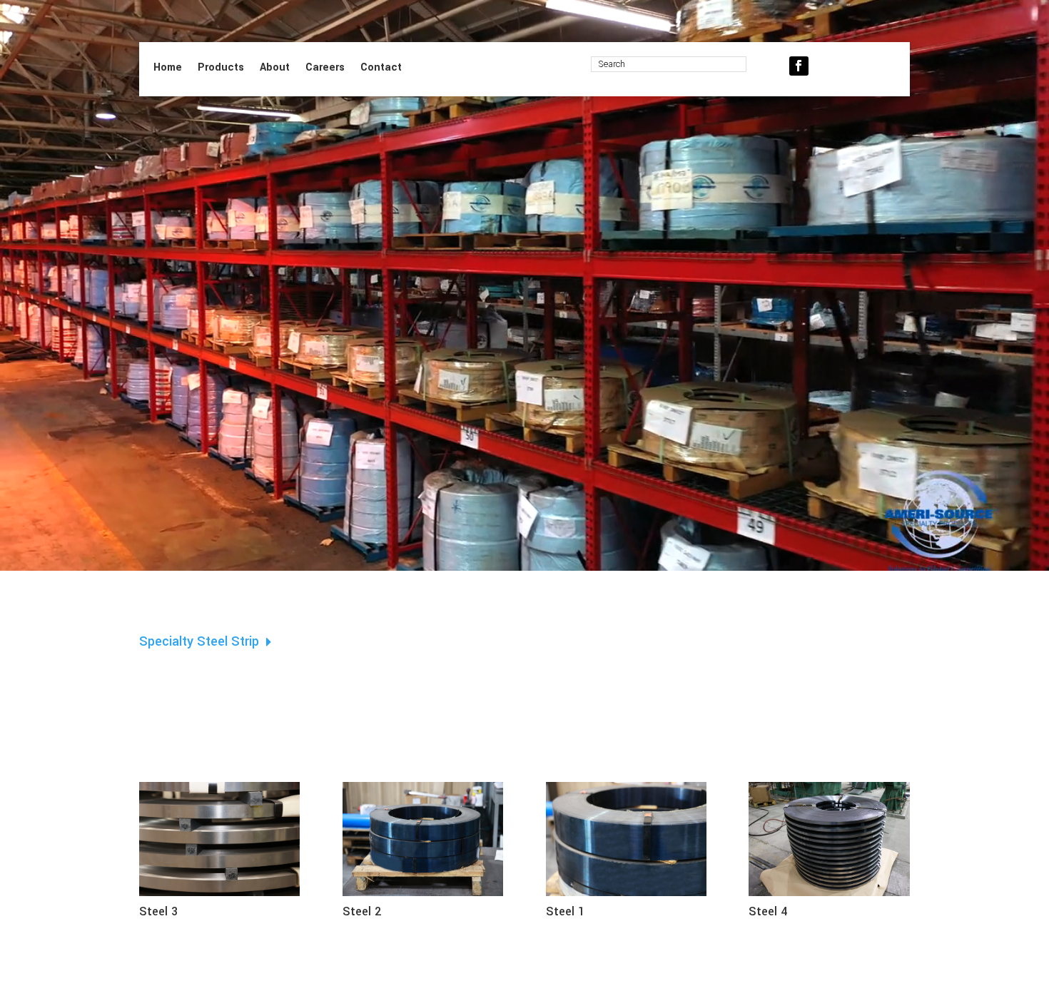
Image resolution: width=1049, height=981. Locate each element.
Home (167, 68)
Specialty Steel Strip (202, 642)
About (275, 68)
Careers (325, 68)
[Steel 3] (219, 897)
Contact (381, 68)
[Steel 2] (423, 897)
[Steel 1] (626, 897)
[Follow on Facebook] (799, 66)
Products (221, 68)
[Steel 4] (829, 897)
